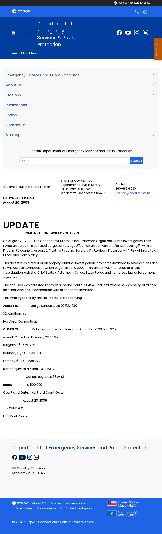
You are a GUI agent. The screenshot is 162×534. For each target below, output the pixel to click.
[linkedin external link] (145, 32)
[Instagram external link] (136, 32)
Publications (16, 104)
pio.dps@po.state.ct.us (133, 193)
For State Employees (76, 508)
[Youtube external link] (128, 32)
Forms (11, 115)
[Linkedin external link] (36, 457)
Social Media (46, 508)
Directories (24, 508)
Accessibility (75, 503)
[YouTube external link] (22, 457)
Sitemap (13, 134)
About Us (14, 85)
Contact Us (16, 124)
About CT (39, 503)
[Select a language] (145, 11)
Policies (56, 503)
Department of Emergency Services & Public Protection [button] (52, 53)
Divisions (13, 95)
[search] (137, 11)
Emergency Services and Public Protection (43, 75)
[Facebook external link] (119, 32)
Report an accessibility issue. (134, 2)
